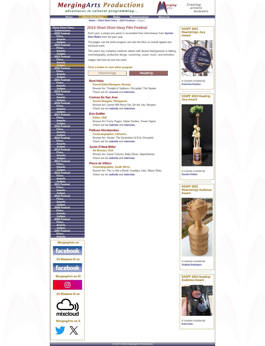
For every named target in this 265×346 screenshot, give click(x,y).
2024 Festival (62, 45)
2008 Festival (62, 219)
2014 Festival (62, 149)
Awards (60, 39)
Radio (116, 16)
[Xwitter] (67, 330)
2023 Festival (127, 20)
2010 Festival (62, 195)
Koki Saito (187, 324)
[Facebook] (67, 250)
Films (59, 36)
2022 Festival (62, 68)
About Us (164, 16)
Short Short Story (92, 16)
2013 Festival (62, 161)
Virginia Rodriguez (192, 265)
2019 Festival (62, 91)
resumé (113, 92)
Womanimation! (139, 16)
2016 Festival (62, 126)
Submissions (62, 30)
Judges (60, 42)
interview (129, 92)
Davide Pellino (189, 174)
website (113, 108)
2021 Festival (62, 79)
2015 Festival (62, 137)
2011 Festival (62, 184)
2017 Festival (62, 114)
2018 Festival (62, 103)
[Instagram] (67, 284)
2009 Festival (62, 207)
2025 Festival (62, 33)
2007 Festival (62, 230)
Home (69, 16)
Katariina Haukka (191, 84)
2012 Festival (62, 172)
